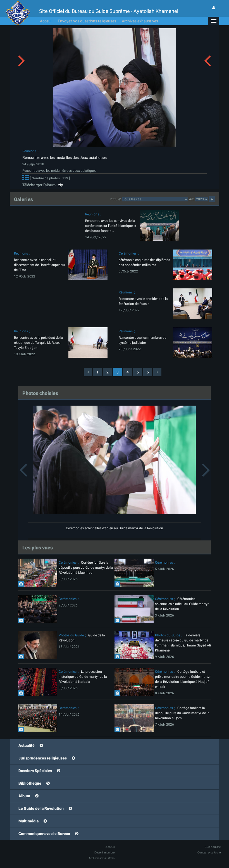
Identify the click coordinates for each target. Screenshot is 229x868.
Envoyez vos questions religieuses (87, 21)
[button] (213, 21)
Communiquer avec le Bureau (44, 833)
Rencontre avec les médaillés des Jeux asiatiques (64, 157)
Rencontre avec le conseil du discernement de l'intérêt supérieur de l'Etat (39, 265)
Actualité (26, 745)
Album (24, 796)
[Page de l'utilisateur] (213, 7)
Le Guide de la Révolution (41, 808)
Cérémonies (128, 253)
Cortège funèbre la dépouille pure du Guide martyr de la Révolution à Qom (182, 713)
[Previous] (88, 372)
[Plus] (25, 178)
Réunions (29, 151)
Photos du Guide (71, 635)
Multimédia (28, 821)
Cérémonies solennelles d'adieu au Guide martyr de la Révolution (114, 528)
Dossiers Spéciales (35, 770)
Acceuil (46, 21)
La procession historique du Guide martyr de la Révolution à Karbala (83, 677)
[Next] (157, 372)
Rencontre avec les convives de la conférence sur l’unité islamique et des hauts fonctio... (110, 226)
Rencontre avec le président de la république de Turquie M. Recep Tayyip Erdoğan (38, 343)
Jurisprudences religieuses (42, 758)
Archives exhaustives (140, 21)
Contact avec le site (209, 852)
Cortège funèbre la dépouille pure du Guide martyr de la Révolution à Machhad (86, 568)
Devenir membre (104, 852)
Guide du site (213, 846)
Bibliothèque (29, 783)
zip (59, 185)
